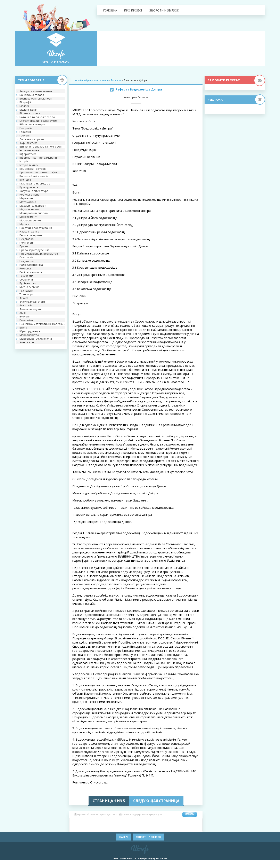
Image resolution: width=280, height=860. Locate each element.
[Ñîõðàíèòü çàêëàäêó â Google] (160, 821)
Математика (27, 202)
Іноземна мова (29, 150)
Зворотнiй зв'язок (164, 10)
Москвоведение (30, 220)
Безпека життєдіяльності (35, 98)
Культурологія (28, 187)
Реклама (25, 268)
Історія (23, 161)
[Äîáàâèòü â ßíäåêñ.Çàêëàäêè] (172, 828)
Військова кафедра (32, 124)
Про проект (133, 10)
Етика (23, 327)
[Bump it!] (129, 821)
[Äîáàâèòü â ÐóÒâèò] (123, 828)
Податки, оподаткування (35, 228)
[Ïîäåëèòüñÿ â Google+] (105, 821)
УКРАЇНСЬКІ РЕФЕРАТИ (56, 62)
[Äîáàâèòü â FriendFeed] (154, 821)
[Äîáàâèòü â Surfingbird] (135, 828)
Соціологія (26, 279)
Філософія (25, 305)
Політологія (26, 242)
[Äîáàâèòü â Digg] (142, 821)
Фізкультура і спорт (32, 301)
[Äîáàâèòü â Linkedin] (178, 821)
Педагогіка (26, 239)
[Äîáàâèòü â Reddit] (117, 828)
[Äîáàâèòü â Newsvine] (92, 828)
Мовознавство (29, 335)
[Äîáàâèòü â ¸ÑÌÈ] (185, 828)
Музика (24, 224)
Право (23, 246)
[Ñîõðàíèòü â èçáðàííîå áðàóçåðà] (191, 828)
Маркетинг (26, 198)
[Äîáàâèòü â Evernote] (148, 821)
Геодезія (25, 132)
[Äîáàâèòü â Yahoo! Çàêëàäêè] (166, 828)
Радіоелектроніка (31, 265)
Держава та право (31, 139)
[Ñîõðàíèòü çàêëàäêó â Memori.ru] (191, 821)
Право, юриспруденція (34, 250)
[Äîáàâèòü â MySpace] (86, 828)
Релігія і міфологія (30, 272)
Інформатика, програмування (38, 157)
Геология (116, 80)
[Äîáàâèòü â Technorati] (142, 828)
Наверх (123, 836)
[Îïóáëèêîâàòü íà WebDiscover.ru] (160, 828)
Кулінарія (25, 180)
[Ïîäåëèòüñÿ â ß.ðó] (178, 828)
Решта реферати (30, 235)
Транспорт (26, 294)
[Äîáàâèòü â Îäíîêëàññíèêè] (86, 821)
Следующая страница (156, 800)
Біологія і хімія (28, 109)
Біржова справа (29, 113)
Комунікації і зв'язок (32, 169)
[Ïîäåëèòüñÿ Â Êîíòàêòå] (74, 821)
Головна (110, 10)
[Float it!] (135, 821)
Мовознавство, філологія (35, 338)
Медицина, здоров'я (32, 205)
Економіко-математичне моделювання (42, 324)
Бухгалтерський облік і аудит (38, 121)
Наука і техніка (29, 231)
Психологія (26, 257)
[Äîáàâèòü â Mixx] (74, 828)
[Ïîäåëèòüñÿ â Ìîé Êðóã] (80, 828)
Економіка (26, 320)
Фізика (23, 298)
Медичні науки (29, 209)
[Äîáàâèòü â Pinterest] (105, 828)
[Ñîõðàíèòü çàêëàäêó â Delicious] (123, 821)
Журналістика (28, 143)
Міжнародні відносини (34, 213)
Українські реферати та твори (92, 80)
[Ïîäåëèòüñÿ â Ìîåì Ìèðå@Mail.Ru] (92, 821)
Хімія (22, 313)
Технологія (26, 290)
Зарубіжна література (33, 191)
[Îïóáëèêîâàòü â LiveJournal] (99, 821)
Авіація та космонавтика (35, 91)
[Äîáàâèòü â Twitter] (154, 828)
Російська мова (29, 194)
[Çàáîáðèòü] (117, 821)
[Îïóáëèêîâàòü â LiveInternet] (185, 821)
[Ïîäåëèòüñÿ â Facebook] (80, 821)
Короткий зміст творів (34, 176)
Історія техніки (29, 165)
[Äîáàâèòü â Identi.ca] (166, 821)
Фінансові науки (30, 309)
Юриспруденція (29, 331)
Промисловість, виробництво (38, 253)
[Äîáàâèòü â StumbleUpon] (129, 828)
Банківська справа (31, 95)
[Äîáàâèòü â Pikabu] (99, 828)
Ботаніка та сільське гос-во (37, 117)
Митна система (29, 287)
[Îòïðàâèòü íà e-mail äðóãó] (197, 828)
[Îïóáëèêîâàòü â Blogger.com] (111, 821)
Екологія (24, 316)
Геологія (24, 135)
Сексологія (26, 276)
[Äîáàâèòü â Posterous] (111, 828)
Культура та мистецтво (34, 183)
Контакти (26, 342)
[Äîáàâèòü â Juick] (172, 821)
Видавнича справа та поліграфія (40, 146)
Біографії (25, 102)
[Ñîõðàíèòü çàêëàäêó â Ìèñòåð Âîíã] (197, 821)
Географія (25, 128)
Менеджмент (28, 217)
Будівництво (27, 283)
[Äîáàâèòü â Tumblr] (148, 828)
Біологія (24, 106)
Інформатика (27, 154)
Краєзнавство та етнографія (38, 172)
